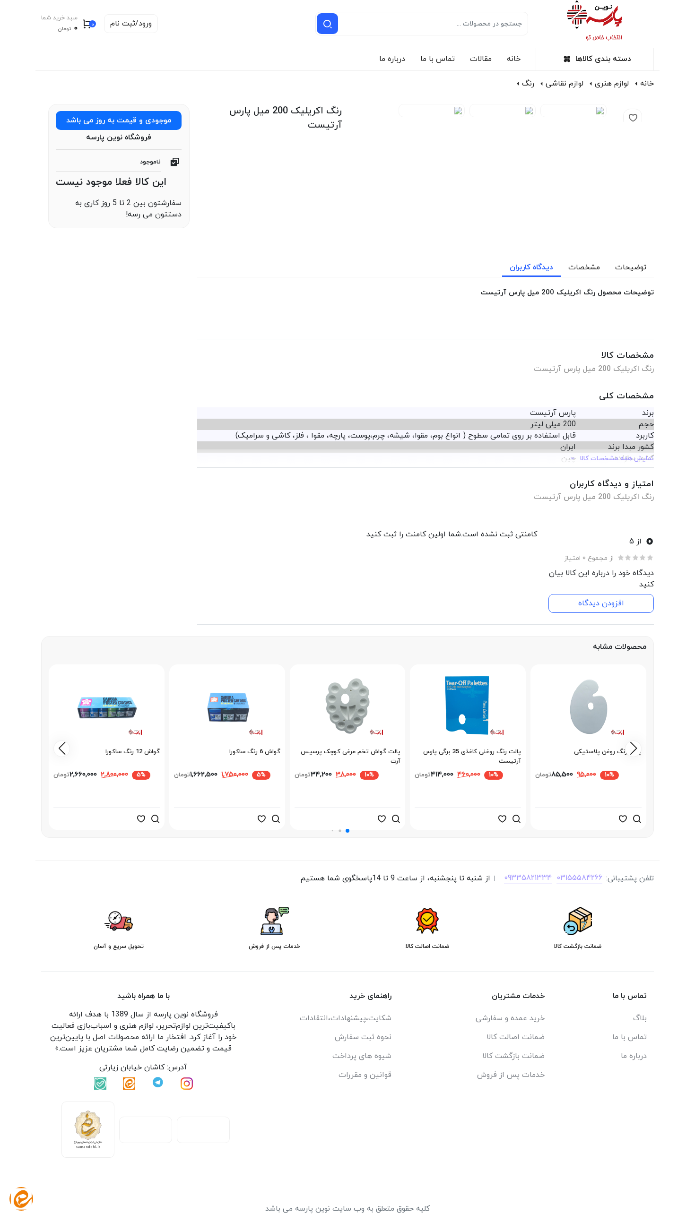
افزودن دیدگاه (601, 603)
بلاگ (640, 1018)
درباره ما (392, 59)
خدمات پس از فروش (511, 1075)
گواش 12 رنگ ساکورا (132, 752)
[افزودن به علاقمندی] (622, 819)
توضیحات (630, 267)
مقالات (481, 59)
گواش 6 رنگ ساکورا (254, 752)
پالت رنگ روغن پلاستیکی (608, 752)
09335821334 (528, 878)
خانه (514, 59)
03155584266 (579, 878)
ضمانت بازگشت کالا (513, 1056)
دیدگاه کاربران (531, 267)
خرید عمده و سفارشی (510, 1018)
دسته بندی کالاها (603, 59)
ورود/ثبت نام (131, 23)
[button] (347, 831)
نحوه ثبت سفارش (363, 1037)
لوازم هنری (612, 83)
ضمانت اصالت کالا (515, 1037)
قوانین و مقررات (365, 1075)
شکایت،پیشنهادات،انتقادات (345, 1018)
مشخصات (584, 267)
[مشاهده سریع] (637, 819)
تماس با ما (437, 59)
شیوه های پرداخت (361, 1056)
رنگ (528, 83)
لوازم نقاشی (564, 83)
